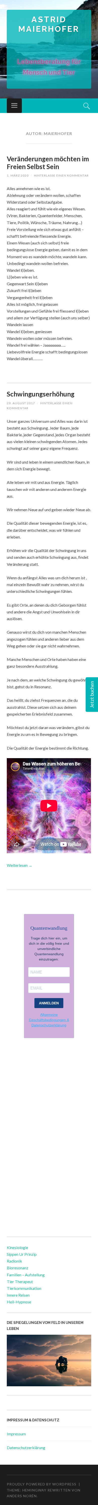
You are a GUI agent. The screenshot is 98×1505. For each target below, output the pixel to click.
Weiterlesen (19, 865)
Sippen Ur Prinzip (22, 1254)
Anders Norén (22, 1496)
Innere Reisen (18, 1295)
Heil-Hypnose (19, 1301)
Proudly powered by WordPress (41, 1484)
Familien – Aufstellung (26, 1274)
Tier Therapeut (20, 1281)
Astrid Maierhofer (48, 24)
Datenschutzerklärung (26, 1447)
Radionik (14, 1261)
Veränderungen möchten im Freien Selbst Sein (48, 163)
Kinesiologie (17, 1247)
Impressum (16, 1433)
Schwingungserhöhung (40, 394)
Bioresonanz (17, 1267)
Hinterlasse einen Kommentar (61, 175)
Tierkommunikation (24, 1288)
